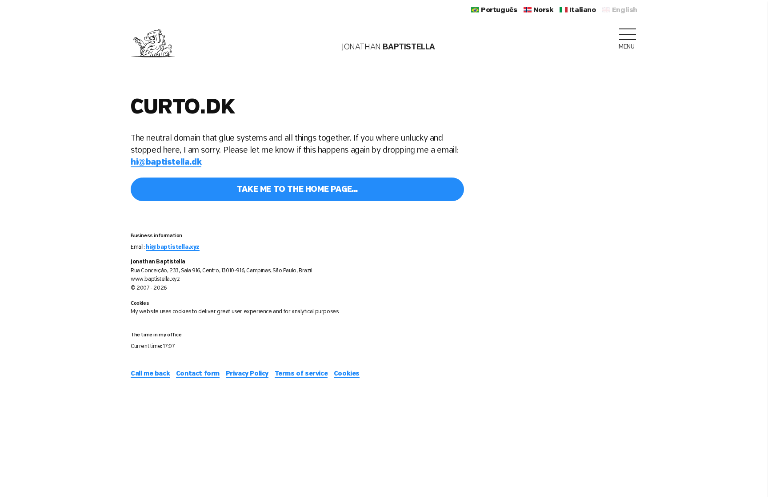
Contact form (198, 374)
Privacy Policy (247, 374)
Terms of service (301, 374)
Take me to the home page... (297, 190)
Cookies (347, 374)
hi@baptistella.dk (166, 162)
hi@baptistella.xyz (173, 247)
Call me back (150, 374)
